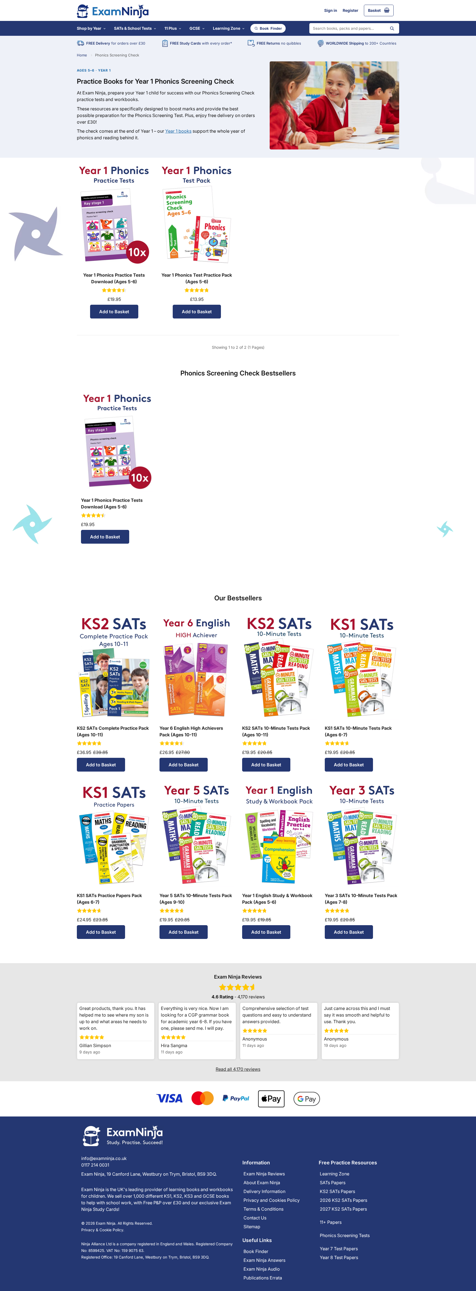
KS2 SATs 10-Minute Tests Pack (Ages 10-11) (276, 731)
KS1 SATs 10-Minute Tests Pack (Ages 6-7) (358, 731)
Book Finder (256, 1251)
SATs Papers (332, 1182)
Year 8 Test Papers (339, 1257)
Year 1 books (178, 131)
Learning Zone (226, 28)
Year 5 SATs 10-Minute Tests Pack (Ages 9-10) (195, 899)
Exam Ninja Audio (262, 1269)
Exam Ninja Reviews (264, 1173)
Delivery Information (264, 1191)
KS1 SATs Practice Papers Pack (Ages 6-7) (109, 899)
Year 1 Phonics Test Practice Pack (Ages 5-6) (196, 278)
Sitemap (252, 1226)
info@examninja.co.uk (104, 1158)
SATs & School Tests (133, 28)
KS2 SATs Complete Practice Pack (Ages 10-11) (113, 731)
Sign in (330, 10)
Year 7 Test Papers (339, 1248)
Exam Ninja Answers (264, 1260)
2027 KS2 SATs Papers (343, 1209)
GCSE (195, 28)
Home (82, 55)
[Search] (392, 28)
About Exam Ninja (262, 1182)
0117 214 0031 (95, 1165)
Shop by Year (89, 28)
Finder (271, 28)
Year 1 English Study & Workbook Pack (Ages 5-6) (277, 899)
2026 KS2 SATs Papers (343, 1200)
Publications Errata (263, 1278)
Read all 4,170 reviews (238, 1069)
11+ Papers (331, 1222)
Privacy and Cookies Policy (272, 1200)
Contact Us (255, 1218)
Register (350, 10)
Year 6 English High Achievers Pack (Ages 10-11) (191, 731)
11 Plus (170, 28)
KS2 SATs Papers (337, 1191)
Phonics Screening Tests (345, 1235)
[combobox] (354, 28)
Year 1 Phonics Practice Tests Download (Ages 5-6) (114, 278)
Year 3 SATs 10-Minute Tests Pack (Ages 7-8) (361, 899)
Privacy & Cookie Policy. (102, 1230)
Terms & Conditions (263, 1209)
